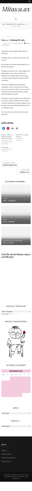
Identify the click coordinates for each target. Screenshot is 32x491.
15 (12, 386)
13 (3, 386)
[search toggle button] (29, 1)
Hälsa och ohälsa (8, 196)
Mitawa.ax (16, 9)
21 (7, 391)
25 (24, 391)
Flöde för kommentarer (8, 458)
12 (28, 382)
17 (20, 386)
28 (7, 395)
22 (12, 391)
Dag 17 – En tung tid (9, 201)
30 (16, 395)
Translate (15, 314)
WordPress (16, 478)
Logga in (4, 450)
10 (20, 382)
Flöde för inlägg (6, 454)
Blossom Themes (17, 476)
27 (3, 395)
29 (12, 395)
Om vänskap (4, 147)
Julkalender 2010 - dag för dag (12, 36)
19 (28, 386)
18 (24, 386)
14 (7, 386)
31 (20, 395)
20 (3, 391)
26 (28, 391)
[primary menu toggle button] (16, 19)
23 (16, 391)
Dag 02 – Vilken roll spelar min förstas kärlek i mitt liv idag (6, 136)
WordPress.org (6, 461)
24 (20, 391)
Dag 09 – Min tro (8, 243)
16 (16, 386)
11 (24, 382)
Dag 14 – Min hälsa (9, 222)
